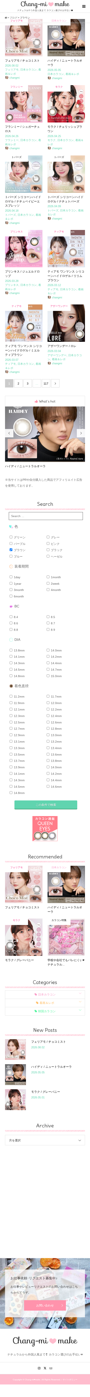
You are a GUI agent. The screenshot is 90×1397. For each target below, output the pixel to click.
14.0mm (56, 650)
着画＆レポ (47, 1003)
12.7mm (19, 728)
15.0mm (56, 676)
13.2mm (56, 741)
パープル (19, 543)
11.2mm (18, 696)
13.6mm (56, 754)
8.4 (15, 617)
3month (18, 590)
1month (55, 577)
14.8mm (19, 676)
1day (16, 577)
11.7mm (56, 696)
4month (55, 590)
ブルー (18, 556)
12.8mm (56, 728)
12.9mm (19, 735)
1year (17, 583)
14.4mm (56, 663)
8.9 (52, 629)
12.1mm (19, 709)
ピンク (55, 543)
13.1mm (19, 741)
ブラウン (19, 550)
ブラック (56, 550)
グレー (55, 537)
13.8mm (19, 650)
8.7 (52, 623)
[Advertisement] (45, 1198)
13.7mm (19, 760)
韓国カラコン (47, 1011)
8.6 (15, 623)
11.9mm (18, 703)
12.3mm (19, 716)
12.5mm (19, 722)
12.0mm (56, 703)
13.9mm (19, 767)
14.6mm (56, 786)
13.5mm (19, 754)
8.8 (15, 629)
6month (18, 596)
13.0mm (56, 735)
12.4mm (56, 716)
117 (46, 383)
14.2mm (56, 656)
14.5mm (19, 669)
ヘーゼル (56, 556)
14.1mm (19, 656)
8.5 (52, 617)
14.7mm (56, 669)
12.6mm (56, 722)
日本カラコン (47, 994)
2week (54, 583)
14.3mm (19, 663)
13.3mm (19, 748)
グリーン (19, 537)
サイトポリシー (70, 1379)
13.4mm (56, 748)
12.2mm (56, 709)
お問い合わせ (45, 1305)
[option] (45, 437)
